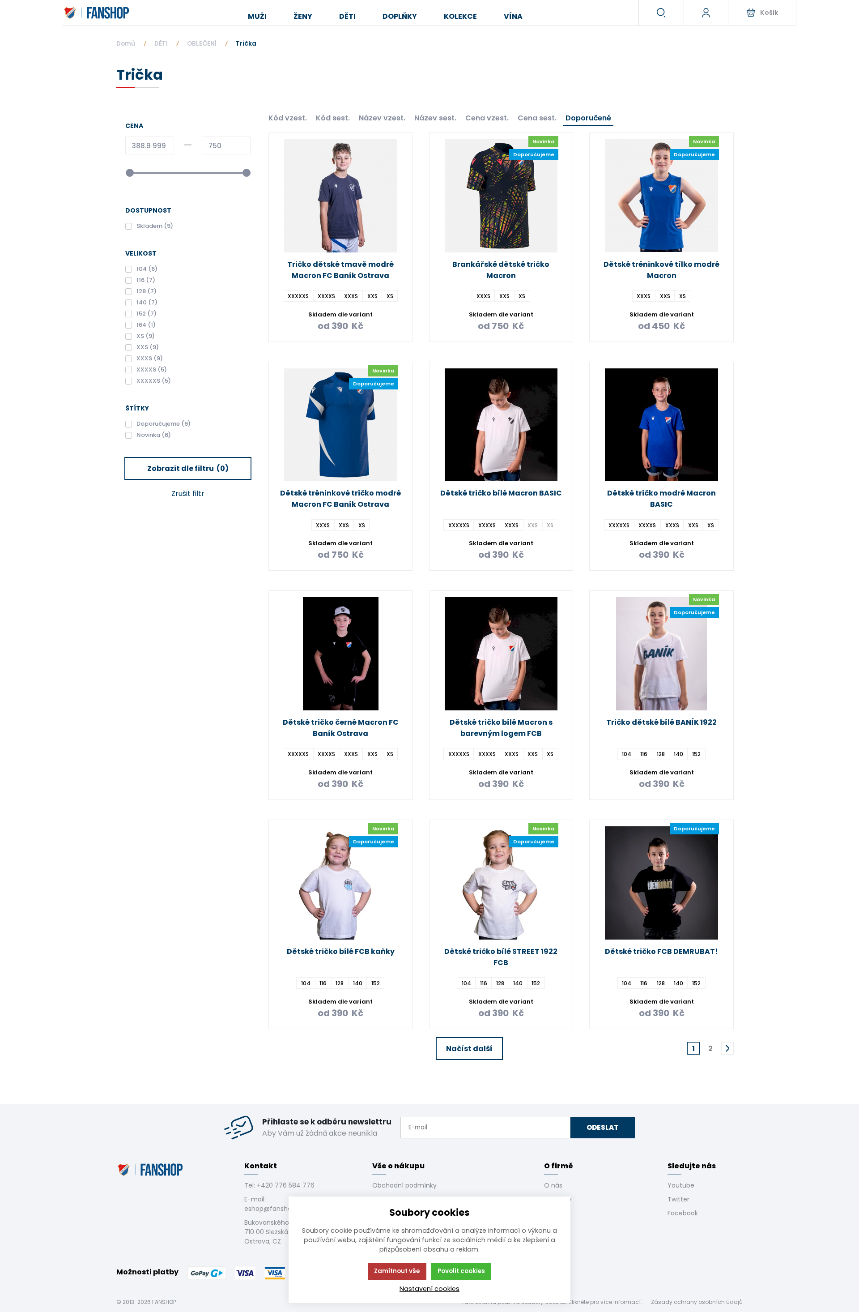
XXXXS (326, 296)
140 (678, 754)
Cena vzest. (487, 118)
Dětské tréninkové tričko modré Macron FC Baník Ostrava (340, 498)
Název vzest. (382, 118)
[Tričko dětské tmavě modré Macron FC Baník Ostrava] (341, 196)
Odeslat (603, 1127)
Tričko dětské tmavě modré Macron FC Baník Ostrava (340, 270)
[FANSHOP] (97, 13)
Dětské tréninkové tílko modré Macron (661, 270)
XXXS (351, 296)
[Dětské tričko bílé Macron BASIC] (501, 425)
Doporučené (588, 118)
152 (696, 754)
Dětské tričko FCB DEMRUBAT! (661, 951)
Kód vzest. (287, 118)
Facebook (683, 1213)
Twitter (678, 1199)
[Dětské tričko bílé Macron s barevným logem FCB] (501, 654)
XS (390, 296)
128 (661, 754)
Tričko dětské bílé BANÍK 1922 (661, 722)
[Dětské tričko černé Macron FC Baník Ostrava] (341, 654)
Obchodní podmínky (404, 1185)
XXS (372, 296)
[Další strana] (727, 1048)
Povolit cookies (461, 1271)
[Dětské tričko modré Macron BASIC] (661, 425)
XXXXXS (298, 296)
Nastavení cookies (429, 1288)
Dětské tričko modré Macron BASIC (661, 498)
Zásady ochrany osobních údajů (697, 1302)
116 (643, 754)
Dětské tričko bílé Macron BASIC (501, 493)
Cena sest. (537, 118)
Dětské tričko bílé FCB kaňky (341, 951)
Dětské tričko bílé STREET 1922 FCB (500, 957)
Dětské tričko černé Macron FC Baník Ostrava (341, 728)
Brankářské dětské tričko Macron (500, 270)
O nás (553, 1185)
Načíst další (469, 1048)
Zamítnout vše (397, 1271)
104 (626, 754)
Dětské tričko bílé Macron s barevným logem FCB (501, 728)
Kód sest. (333, 118)
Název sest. (435, 118)
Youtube (681, 1185)
